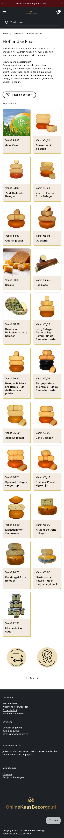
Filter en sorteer (22, 94)
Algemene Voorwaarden (16, 706)
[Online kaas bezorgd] (31, 12)
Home (5, 33)
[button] (58, 12)
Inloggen (7, 774)
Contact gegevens (12, 727)
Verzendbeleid (10, 703)
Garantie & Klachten (13, 713)
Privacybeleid (10, 710)
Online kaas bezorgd (34, 830)
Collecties (18, 33)
